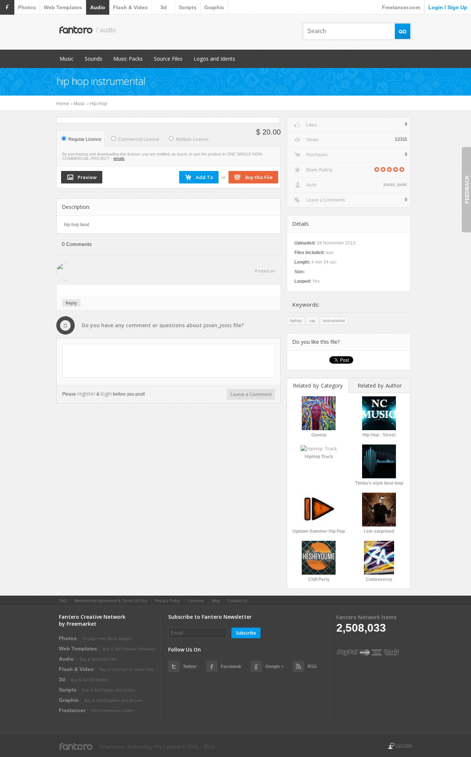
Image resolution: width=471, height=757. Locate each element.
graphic (214, 7)
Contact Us (237, 601)
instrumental (334, 320)
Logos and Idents (214, 58)
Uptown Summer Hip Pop (319, 531)
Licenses (196, 601)
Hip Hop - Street (379, 435)
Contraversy (379, 579)
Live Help (404, 745)
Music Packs (128, 58)
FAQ (63, 601)
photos (27, 7)
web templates (63, 7)
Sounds (93, 58)
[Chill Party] (319, 557)
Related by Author (380, 385)
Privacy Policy (167, 601)
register (86, 393)
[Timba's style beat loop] (379, 460)
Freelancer (72, 710)
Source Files (168, 58)
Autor (311, 185)
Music (67, 58)
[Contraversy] (379, 557)
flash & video (130, 7)
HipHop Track (319, 456)
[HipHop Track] (319, 447)
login (106, 393)
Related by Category (318, 385)
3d (163, 7)
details (119, 158)
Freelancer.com (401, 7)
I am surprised (379, 531)
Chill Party (319, 579)
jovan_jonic (217, 325)
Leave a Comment (251, 394)
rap (312, 320)
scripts (187, 7)
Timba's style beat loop (379, 483)
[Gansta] (319, 412)
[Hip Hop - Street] (379, 412)
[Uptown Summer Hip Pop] (319, 509)
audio (97, 7)
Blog (216, 601)
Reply (71, 303)
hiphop (296, 320)
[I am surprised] (379, 509)
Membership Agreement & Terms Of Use (111, 601)
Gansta (318, 435)
